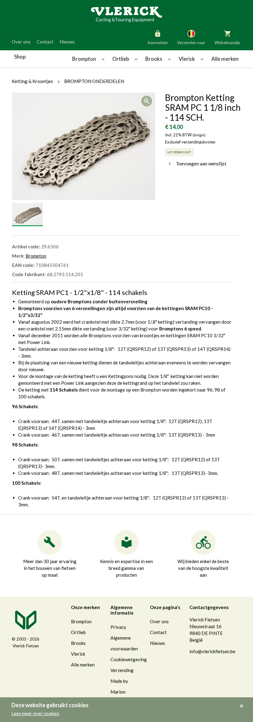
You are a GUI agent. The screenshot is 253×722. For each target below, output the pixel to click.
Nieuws (67, 41)
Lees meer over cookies (35, 713)
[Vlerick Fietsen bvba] (126, 14)
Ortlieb (120, 59)
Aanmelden (157, 42)
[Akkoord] (243, 701)
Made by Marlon (119, 686)
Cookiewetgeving (128, 659)
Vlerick (187, 59)
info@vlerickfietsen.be (212, 651)
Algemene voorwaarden (124, 643)
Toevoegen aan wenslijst (201, 163)
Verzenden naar (191, 42)
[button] (103, 59)
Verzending (122, 670)
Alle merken (224, 59)
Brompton (84, 59)
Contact (45, 41)
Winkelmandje (227, 42)
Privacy (118, 627)
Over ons (21, 41)
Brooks (153, 59)
